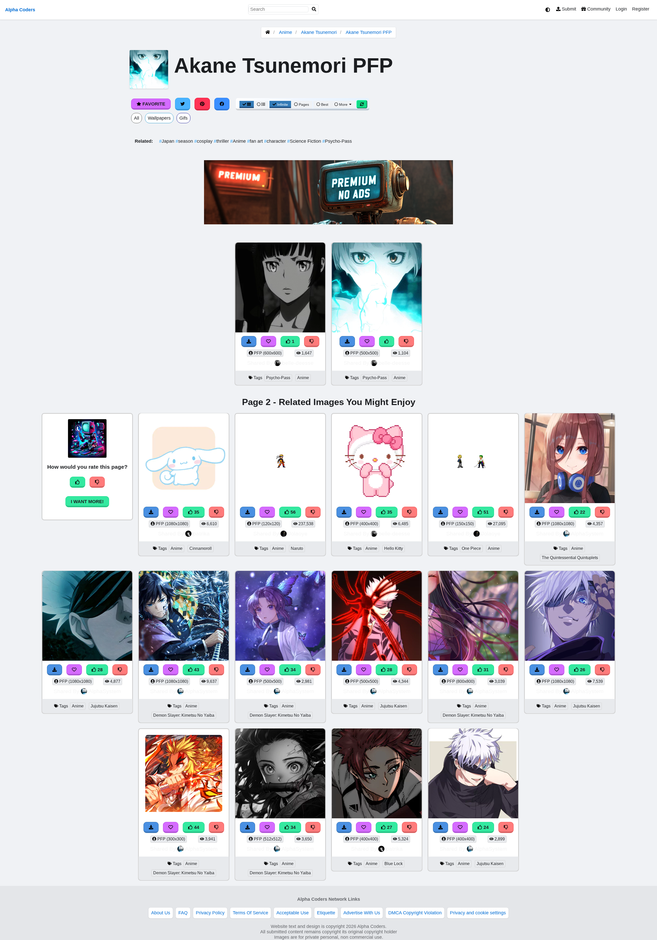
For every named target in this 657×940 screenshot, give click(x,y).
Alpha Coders (20, 9)
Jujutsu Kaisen (104, 706)
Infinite (282, 104)
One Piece (471, 548)
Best (324, 104)
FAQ (183, 912)
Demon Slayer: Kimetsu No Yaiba (183, 715)
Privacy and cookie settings (478, 912)
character (275, 141)
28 (99, 669)
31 (485, 669)
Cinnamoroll (200, 548)
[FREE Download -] (249, 341)
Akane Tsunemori (319, 32)
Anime (285, 32)
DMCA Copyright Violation (415, 912)
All (136, 118)
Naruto (297, 548)
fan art (255, 141)
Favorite (153, 104)
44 (196, 827)
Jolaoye (297, 533)
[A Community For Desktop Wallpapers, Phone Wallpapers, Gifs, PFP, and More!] (267, 32)
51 (485, 512)
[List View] (261, 104)
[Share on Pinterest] (202, 104)
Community (598, 9)
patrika (201, 533)
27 (389, 827)
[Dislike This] (312, 341)
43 (196, 669)
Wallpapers (159, 118)
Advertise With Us (361, 912)
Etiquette (326, 912)
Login (621, 9)
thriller (222, 141)
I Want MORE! (87, 501)
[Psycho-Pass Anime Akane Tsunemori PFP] (280, 288)
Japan (167, 141)
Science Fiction (304, 141)
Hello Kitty (393, 548)
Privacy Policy (210, 912)
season (185, 141)
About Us (160, 912)
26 (582, 669)
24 (485, 827)
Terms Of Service (250, 912)
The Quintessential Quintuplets (570, 557)
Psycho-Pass (337, 141)
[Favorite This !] (268, 341)
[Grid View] (246, 104)
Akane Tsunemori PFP (369, 32)
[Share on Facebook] (222, 104)
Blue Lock (393, 863)
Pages (304, 104)
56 (292, 512)
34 (292, 669)
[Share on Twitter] (182, 104)
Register (640, 9)
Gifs (183, 118)
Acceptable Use (292, 912)
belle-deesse (298, 363)
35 (196, 512)
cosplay (204, 141)
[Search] (314, 9)
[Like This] (386, 341)
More (343, 104)
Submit (568, 9)
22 (582, 512)
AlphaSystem (587, 533)
